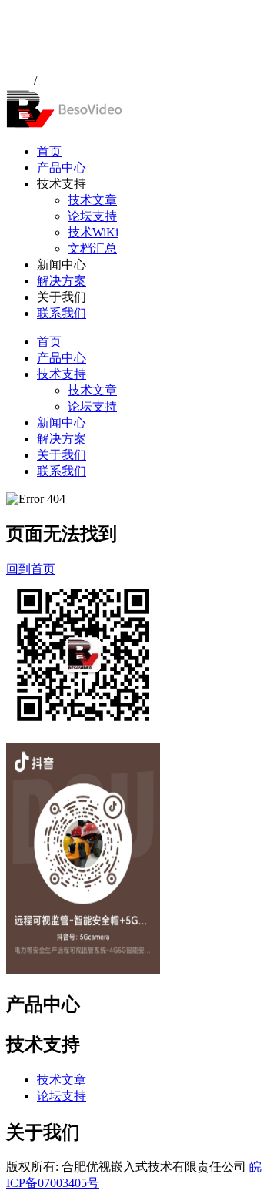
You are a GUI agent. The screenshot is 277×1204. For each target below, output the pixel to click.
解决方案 (61, 280)
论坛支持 (92, 216)
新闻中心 (61, 422)
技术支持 (61, 374)
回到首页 (30, 568)
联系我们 (61, 313)
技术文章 (92, 199)
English (58, 80)
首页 (49, 151)
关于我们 (61, 454)
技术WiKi (93, 232)
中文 (18, 80)
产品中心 (61, 167)
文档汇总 (92, 248)
